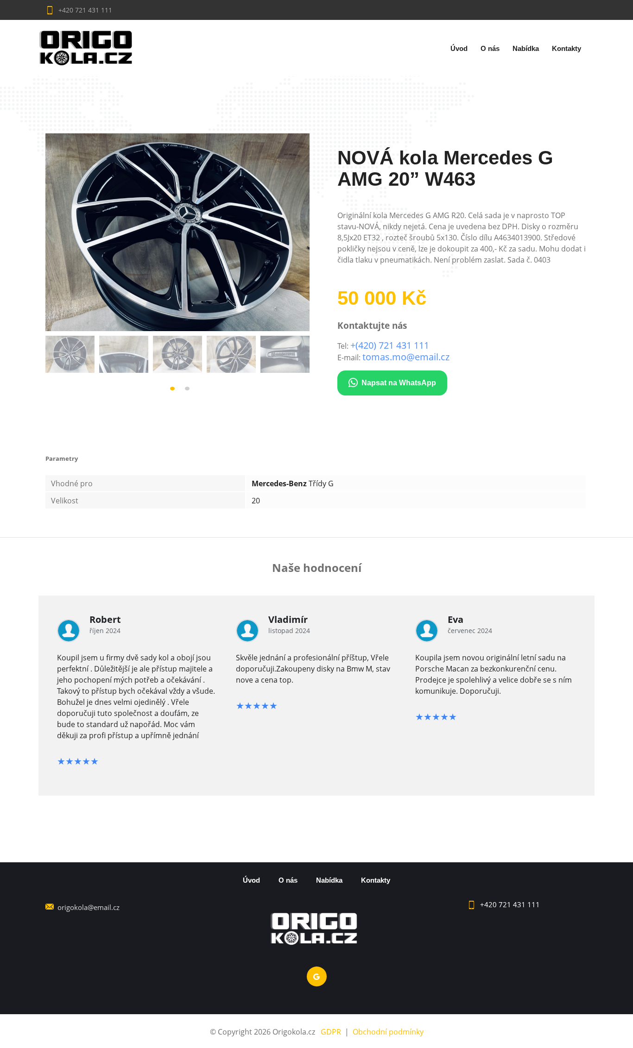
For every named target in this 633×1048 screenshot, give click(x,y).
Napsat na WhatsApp (398, 383)
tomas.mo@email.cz (405, 357)
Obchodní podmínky (388, 1032)
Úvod (459, 48)
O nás (490, 48)
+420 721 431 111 (84, 10)
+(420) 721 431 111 (389, 345)
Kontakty (566, 48)
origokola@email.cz (88, 907)
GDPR (331, 1032)
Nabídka (526, 48)
